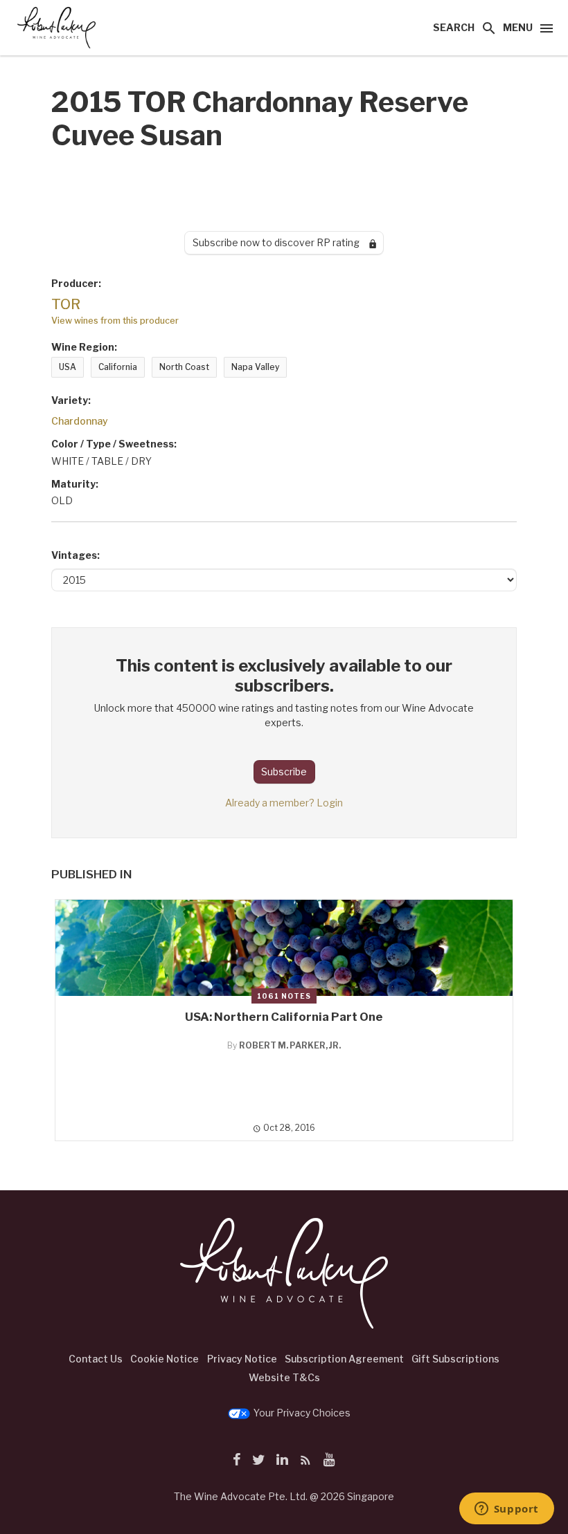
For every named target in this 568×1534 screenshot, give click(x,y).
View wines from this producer (115, 320)
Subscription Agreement (344, 1359)
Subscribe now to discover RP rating (281, 242)
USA (67, 367)
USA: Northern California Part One (284, 1017)
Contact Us (96, 1359)
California (117, 367)
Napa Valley (255, 367)
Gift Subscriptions (455, 1359)
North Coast (184, 367)
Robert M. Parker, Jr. (290, 1045)
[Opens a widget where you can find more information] (506, 1510)
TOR (65, 304)
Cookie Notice (164, 1359)
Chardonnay (79, 421)
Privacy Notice (242, 1359)
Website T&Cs (284, 1377)
